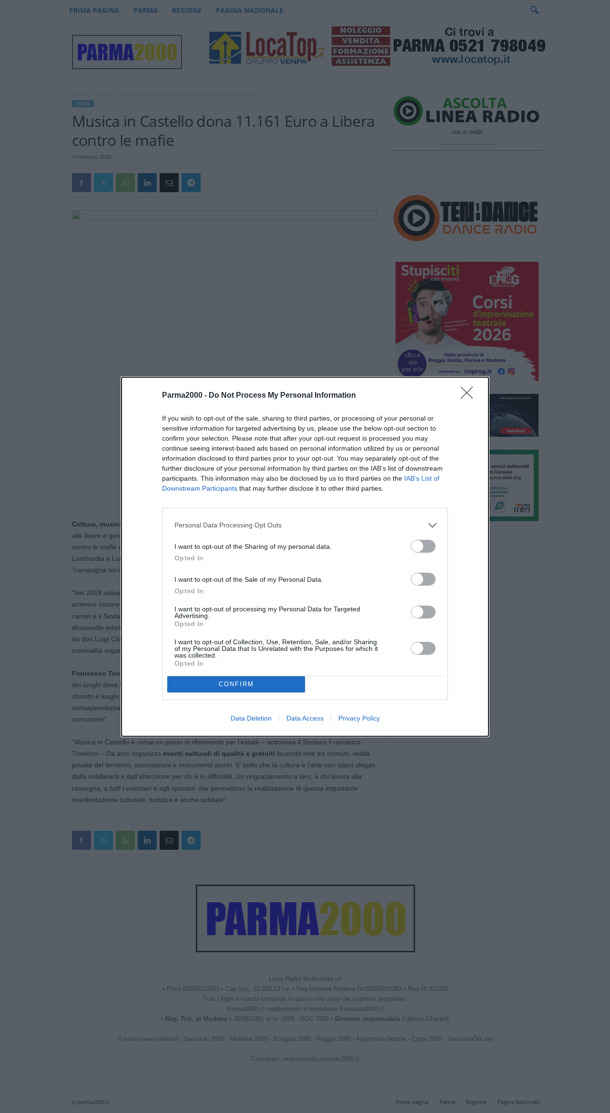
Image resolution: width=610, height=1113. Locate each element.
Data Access (305, 718)
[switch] (423, 546)
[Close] (470, 396)
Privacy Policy (359, 718)
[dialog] (305, 556)
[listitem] (305, 525)
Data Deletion (251, 718)
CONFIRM (236, 684)
